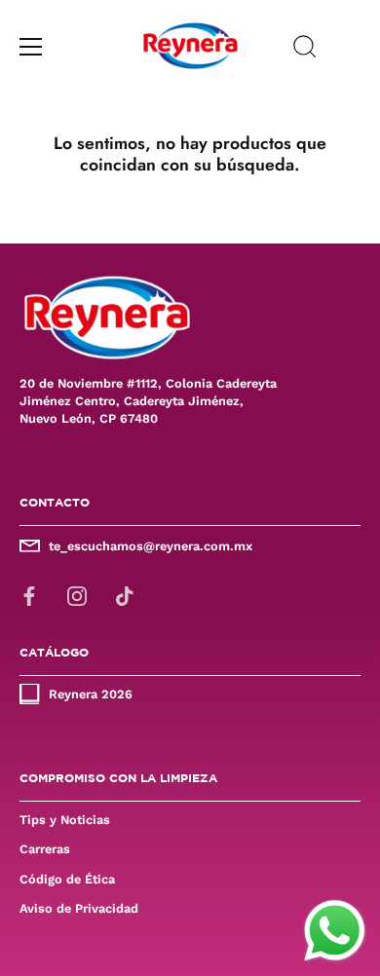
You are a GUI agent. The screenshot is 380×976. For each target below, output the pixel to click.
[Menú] (31, 46)
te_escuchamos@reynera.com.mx (150, 546)
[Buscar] (305, 49)
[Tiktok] (124, 595)
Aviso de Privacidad (78, 908)
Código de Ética (67, 879)
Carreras (44, 849)
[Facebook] (29, 595)
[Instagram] (77, 595)
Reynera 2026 (91, 694)
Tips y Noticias (64, 819)
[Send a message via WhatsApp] (334, 930)
